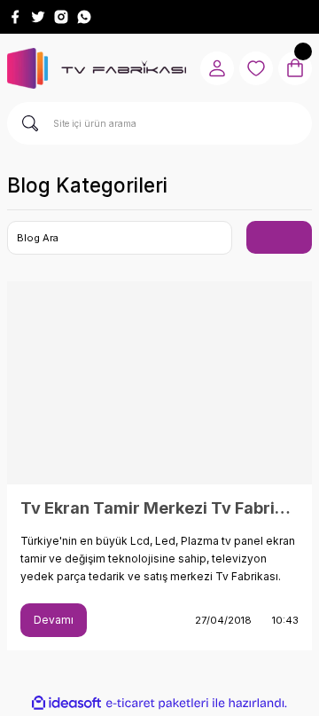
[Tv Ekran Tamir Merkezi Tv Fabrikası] (159, 382)
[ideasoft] (66, 704)
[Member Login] (217, 68)
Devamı (54, 619)
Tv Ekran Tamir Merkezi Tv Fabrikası (159, 508)
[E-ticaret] (157, 703)
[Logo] (96, 68)
